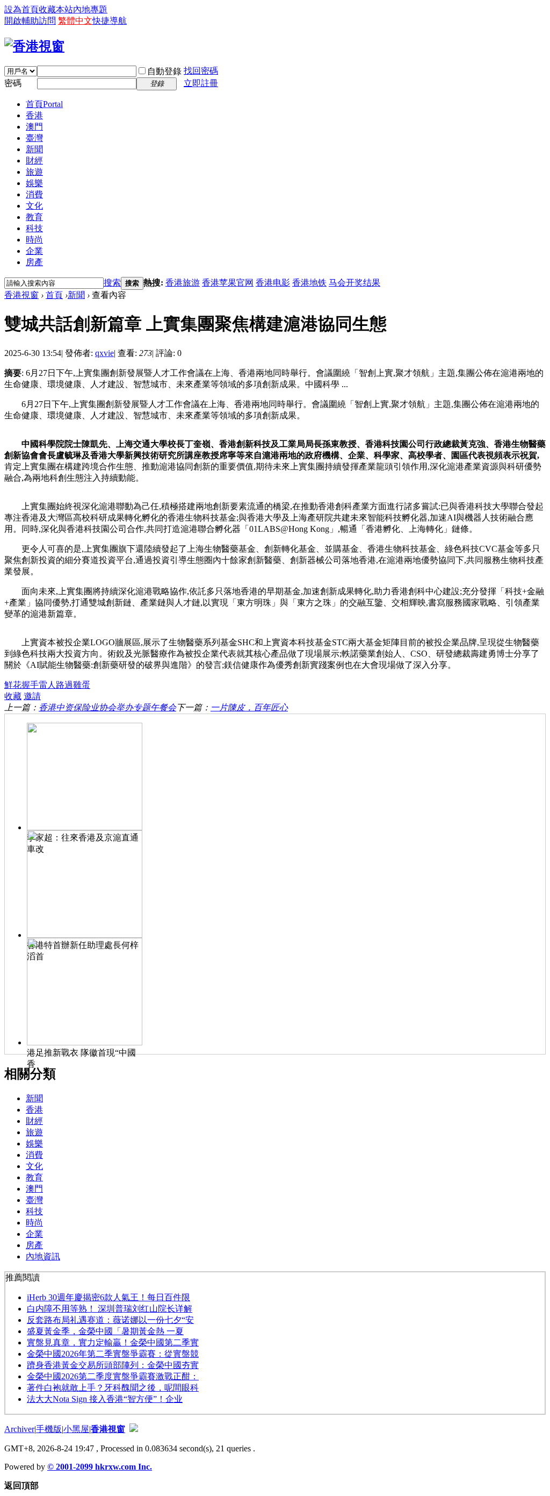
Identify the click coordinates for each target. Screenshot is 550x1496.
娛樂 (34, 183)
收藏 (12, 696)
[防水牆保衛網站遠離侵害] (133, 1429)
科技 (34, 228)
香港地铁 (309, 282)
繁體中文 (75, 20)
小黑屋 (76, 1429)
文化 (34, 205)
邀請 (32, 696)
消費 (34, 194)
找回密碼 (201, 70)
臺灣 (34, 138)
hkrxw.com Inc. (123, 1466)
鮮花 (12, 684)
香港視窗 (21, 295)
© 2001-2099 (71, 1466)
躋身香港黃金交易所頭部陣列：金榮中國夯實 (113, 1365)
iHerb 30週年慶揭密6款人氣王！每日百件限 (108, 1297)
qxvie (104, 353)
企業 (34, 250)
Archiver (19, 1429)
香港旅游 (182, 282)
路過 (64, 684)
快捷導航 (109, 20)
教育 (34, 217)
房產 (34, 262)
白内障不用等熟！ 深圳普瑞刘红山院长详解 (109, 1308)
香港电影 (273, 282)
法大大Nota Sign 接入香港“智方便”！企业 (105, 1399)
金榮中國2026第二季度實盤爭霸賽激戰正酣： (113, 1376)
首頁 (44, 104)
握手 (30, 684)
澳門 (34, 126)
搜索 (112, 282)
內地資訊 (43, 1256)
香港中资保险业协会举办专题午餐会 (107, 707)
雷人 (47, 684)
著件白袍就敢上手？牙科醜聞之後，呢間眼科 (113, 1387)
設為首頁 (21, 9)
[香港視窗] (34, 46)
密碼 (12, 83)
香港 (34, 115)
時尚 (34, 239)
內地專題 (90, 9)
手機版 (49, 1429)
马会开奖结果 (354, 282)
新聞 (34, 149)
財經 (34, 160)
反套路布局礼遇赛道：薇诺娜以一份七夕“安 (110, 1319)
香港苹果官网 (228, 282)
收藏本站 (56, 9)
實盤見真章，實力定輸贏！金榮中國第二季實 (113, 1342)
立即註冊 (201, 83)
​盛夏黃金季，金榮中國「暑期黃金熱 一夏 (105, 1331)
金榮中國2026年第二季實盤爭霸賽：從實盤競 (113, 1353)
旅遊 (34, 171)
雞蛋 (81, 684)
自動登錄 (164, 71)
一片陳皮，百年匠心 (249, 707)
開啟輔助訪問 (30, 20)
